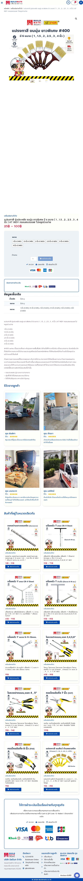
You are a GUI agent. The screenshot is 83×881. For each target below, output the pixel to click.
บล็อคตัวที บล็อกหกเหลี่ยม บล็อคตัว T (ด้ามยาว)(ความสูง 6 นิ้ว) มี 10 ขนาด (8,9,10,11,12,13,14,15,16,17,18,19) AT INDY (59, 558)
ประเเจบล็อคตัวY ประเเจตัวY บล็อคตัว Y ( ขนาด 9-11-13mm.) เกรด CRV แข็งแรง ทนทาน (22, 668)
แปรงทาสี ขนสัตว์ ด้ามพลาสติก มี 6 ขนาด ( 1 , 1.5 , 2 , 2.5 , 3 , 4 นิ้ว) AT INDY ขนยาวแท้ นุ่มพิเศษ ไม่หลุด (61, 781)
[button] (2, 3)
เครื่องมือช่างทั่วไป (16, 8)
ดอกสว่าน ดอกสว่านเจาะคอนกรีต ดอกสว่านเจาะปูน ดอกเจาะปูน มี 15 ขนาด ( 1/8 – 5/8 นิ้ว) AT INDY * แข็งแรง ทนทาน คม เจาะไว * (21, 558)
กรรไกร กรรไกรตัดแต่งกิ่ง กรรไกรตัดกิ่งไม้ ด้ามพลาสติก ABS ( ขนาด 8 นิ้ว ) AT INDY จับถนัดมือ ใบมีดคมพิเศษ (21, 781)
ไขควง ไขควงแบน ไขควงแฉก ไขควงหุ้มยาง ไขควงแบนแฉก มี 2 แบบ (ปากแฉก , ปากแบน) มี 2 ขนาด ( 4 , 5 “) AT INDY (22, 725)
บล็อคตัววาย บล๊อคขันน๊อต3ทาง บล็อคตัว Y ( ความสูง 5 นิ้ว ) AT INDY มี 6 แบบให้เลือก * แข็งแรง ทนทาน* (21, 614)
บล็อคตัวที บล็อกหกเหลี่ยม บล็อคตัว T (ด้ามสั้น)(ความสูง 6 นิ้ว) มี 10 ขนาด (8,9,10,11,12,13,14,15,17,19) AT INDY (61, 614)
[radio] (17, 241)
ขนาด (14, 237)
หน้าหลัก (6, 8)
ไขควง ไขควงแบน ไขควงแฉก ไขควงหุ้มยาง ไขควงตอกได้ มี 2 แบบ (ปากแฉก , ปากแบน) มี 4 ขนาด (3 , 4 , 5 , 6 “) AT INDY (60, 669)
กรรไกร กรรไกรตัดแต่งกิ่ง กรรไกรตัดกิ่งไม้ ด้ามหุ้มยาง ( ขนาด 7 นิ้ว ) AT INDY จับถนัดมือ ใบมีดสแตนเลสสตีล (59, 725)
